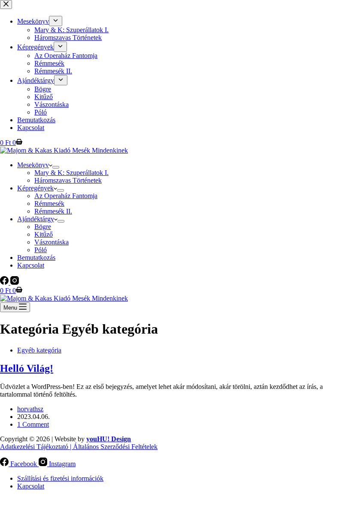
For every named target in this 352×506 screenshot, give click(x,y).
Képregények (35, 188)
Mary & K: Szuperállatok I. (71, 172)
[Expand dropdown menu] (55, 167)
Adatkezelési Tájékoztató (34, 446)
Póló (40, 249)
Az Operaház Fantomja (65, 195)
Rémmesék (49, 203)
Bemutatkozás (36, 257)
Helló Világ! (26, 368)
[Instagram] (14, 282)
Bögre (42, 226)
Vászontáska (51, 242)
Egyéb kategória (39, 350)
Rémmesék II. (53, 211)
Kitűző (43, 234)
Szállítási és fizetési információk (60, 478)
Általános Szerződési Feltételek (115, 446)
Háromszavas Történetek (68, 180)
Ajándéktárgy (35, 219)
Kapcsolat (30, 265)
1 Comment (33, 424)
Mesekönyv (33, 165)
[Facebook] (5, 282)
